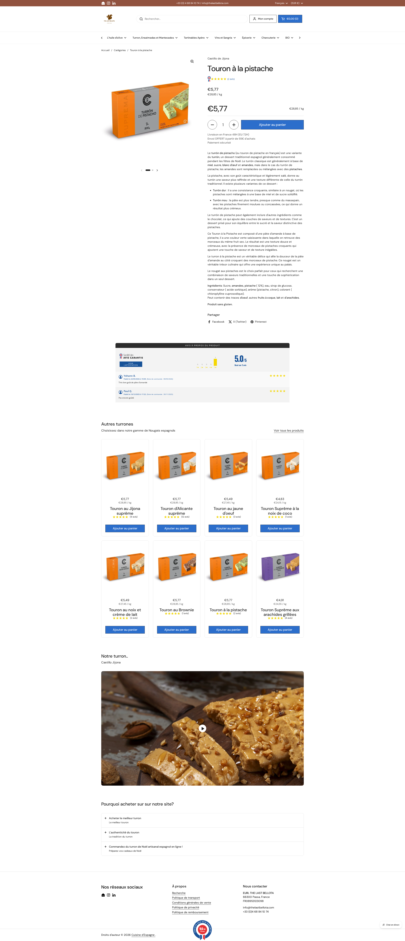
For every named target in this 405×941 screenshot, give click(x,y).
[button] (212, 124)
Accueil (105, 50)
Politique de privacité (185, 907)
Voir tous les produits (289, 430)
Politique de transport (186, 897)
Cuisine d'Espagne (143, 935)
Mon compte (265, 18)
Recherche (179, 893)
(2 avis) (231, 78)
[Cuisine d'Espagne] (109, 19)
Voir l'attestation (131, 364)
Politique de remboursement (190, 912)
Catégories (120, 50)
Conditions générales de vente (191, 902)
